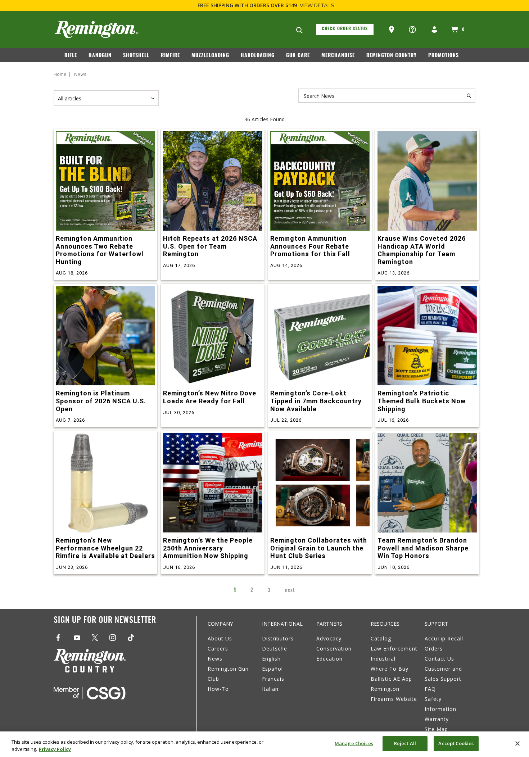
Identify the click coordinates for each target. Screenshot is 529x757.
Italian (270, 688)
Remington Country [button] (391, 56)
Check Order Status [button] (345, 29)
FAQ (430, 688)
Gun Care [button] (298, 56)
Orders (434, 648)
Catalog (381, 638)
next (290, 590)
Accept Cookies (456, 743)
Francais (273, 678)
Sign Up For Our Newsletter (105, 621)
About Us (220, 638)
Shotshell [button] (136, 56)
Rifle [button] (70, 56)
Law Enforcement (394, 648)
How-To (218, 688)
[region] (264, 744)
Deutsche (274, 648)
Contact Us (439, 658)
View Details (317, 5)
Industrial (383, 658)
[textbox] (386, 96)
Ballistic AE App (391, 678)
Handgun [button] (100, 56)
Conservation (334, 648)
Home (60, 74)
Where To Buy (389, 668)
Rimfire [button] (170, 56)
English (271, 658)
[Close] (517, 743)
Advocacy (329, 638)
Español (272, 668)
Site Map (436, 729)
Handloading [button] (258, 56)
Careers (218, 648)
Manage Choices (354, 743)
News (80, 74)
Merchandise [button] (338, 56)
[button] (392, 30)
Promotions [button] (443, 56)
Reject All (405, 743)
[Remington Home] (96, 29)
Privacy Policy (55, 749)
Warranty (437, 719)
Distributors (278, 638)
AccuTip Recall (444, 638)
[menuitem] (74, 57)
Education (329, 658)
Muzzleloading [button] (210, 56)
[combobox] (386, 96)
